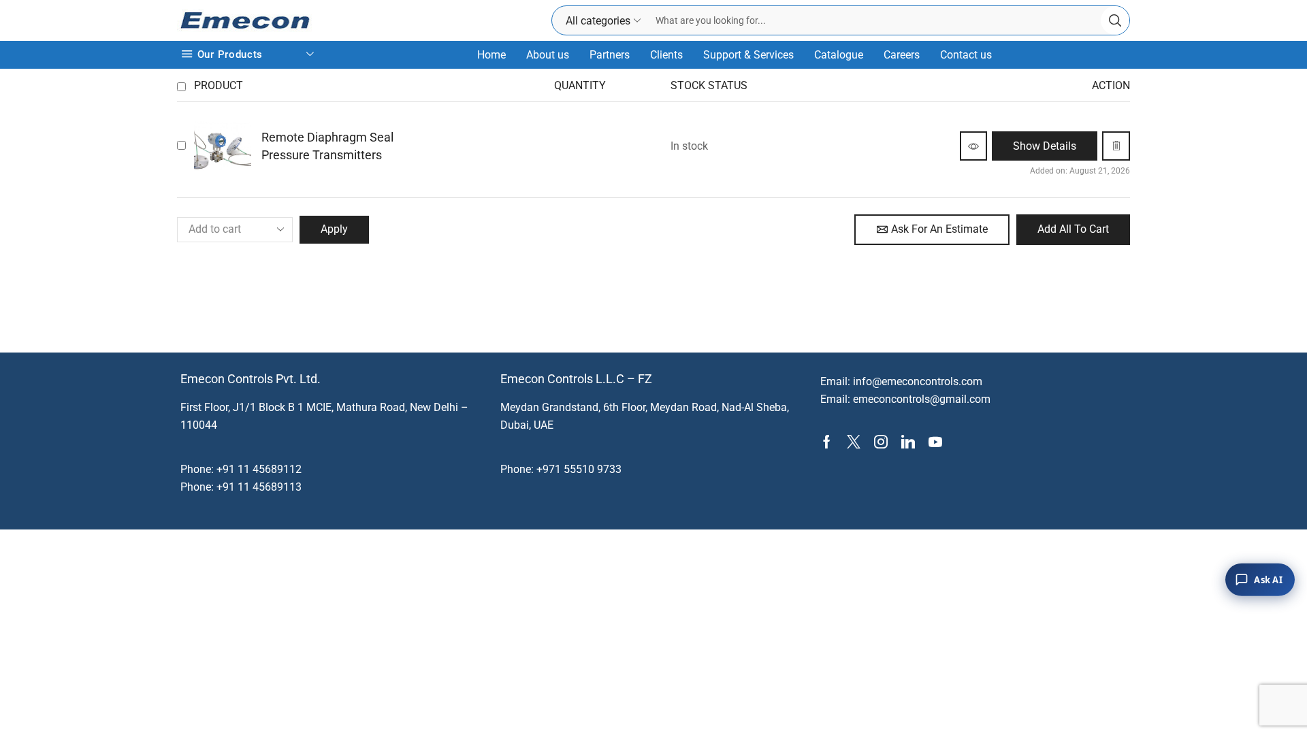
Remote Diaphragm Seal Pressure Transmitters (327, 146)
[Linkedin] (908, 441)
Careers (902, 54)
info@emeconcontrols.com (917, 381)
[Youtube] (935, 441)
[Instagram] (881, 441)
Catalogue (838, 54)
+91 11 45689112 (259, 469)
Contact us (966, 54)
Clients (666, 54)
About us (547, 54)
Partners (610, 54)
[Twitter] (853, 441)
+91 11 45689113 (259, 486)
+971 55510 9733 (579, 469)
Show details (1044, 146)
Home (491, 54)
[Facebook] (826, 441)
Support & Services (748, 54)
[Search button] (1115, 20)
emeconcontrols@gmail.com (921, 399)
